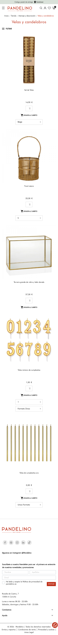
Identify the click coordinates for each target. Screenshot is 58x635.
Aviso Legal (29, 632)
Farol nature (29, 186)
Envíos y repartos (9, 629)
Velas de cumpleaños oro (29, 473)
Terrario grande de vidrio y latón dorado (29, 282)
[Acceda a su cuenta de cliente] (45, 8)
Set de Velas (29, 90)
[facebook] (5, 542)
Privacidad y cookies (46, 629)
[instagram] (17, 542)
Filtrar (9, 29)
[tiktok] (29, 542)
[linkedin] (23, 543)
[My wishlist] (49, 8)
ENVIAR (51, 584)
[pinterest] (11, 542)
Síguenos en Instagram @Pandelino (16, 553)
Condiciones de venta (27, 629)
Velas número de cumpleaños (29, 370)
